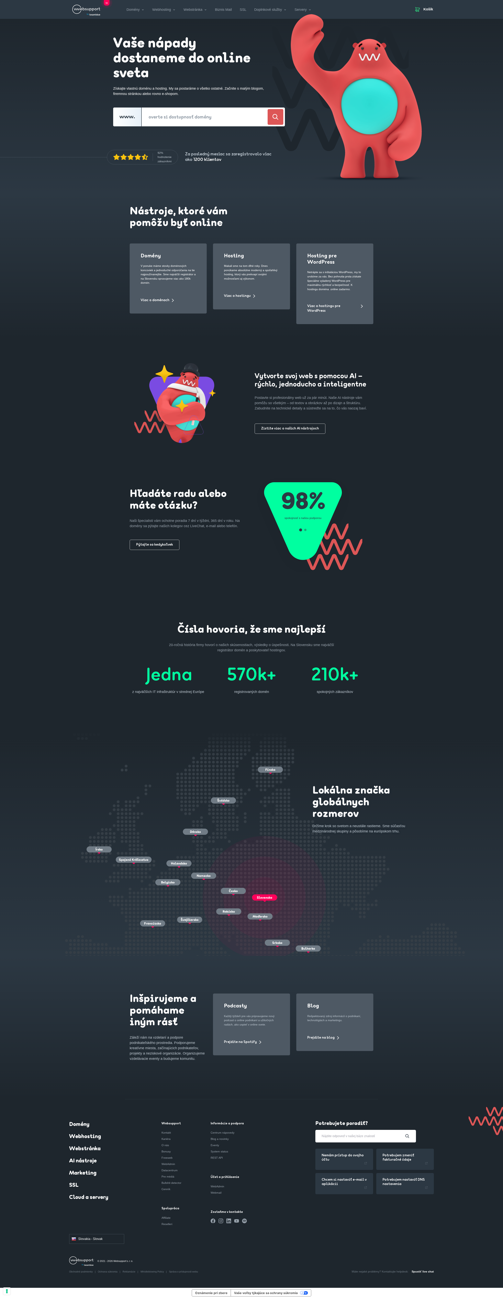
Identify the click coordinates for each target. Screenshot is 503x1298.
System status (219, 1151)
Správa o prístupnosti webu (183, 1271)
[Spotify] (244, 1221)
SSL (243, 10)
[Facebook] (213, 1221)
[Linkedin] (228, 1221)
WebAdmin (168, 1164)
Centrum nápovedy (222, 1132)
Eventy (215, 1145)
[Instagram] (220, 1221)
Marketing (82, 1173)
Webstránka (85, 1148)
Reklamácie (129, 1271)
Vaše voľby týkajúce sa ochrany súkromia (266, 1293)
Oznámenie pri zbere (211, 1293)
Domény (79, 1124)
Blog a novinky (220, 1138)
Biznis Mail (223, 10)
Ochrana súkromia (108, 1271)
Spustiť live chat (423, 1271)
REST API (217, 1157)
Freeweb (167, 1157)
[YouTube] (236, 1221)
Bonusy (166, 1151)
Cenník (166, 1189)
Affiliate (166, 1217)
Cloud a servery (88, 1197)
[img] (130, 157)
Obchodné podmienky (81, 1271)
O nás (165, 1145)
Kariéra (166, 1138)
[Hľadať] (275, 117)
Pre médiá (168, 1176)
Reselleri (167, 1224)
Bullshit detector (171, 1182)
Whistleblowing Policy (152, 1271)
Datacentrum (170, 1170)
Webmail (216, 1192)
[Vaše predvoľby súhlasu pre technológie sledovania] (7, 1291)
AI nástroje (83, 1161)
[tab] (300, 530)
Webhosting (85, 1136)
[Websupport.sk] (86, 9)
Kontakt (166, 1132)
